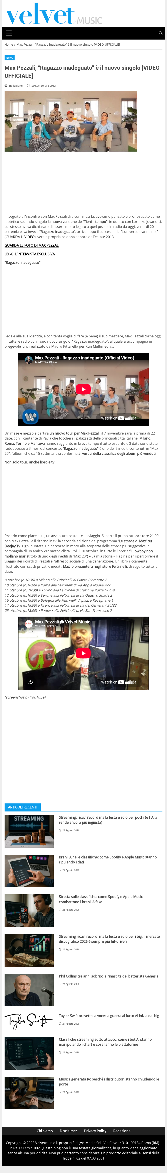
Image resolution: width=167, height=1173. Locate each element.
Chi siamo (45, 1130)
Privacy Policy (95, 1130)
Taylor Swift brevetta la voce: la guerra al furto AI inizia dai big (109, 1015)
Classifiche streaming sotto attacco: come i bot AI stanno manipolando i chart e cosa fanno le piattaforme (105, 1042)
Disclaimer (68, 1130)
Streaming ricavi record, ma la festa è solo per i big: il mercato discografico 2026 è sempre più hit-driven (109, 939)
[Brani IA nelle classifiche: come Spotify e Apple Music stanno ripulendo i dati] (29, 871)
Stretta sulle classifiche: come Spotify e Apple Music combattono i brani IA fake (101, 899)
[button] (160, 33)
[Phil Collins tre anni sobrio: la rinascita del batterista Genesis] (29, 990)
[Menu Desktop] (9, 33)
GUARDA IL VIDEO (20, 236)
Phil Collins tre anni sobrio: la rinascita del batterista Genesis (108, 976)
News (9, 58)
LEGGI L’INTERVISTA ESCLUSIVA (30, 254)
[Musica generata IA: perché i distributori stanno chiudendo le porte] (29, 1093)
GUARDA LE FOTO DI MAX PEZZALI (32, 245)
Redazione (121, 1130)
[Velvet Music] (53, 13)
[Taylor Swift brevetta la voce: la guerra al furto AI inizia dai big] (29, 1021)
